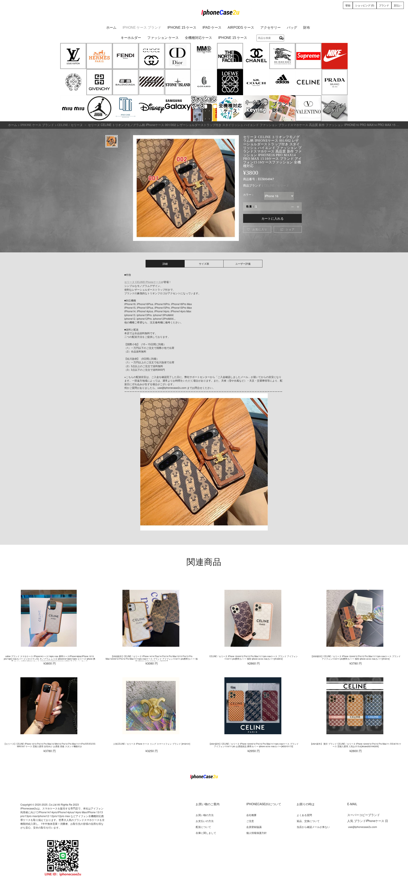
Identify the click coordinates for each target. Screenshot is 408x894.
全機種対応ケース (198, 38)
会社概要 (251, 815)
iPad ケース (212, 27)
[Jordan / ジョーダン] (99, 108)
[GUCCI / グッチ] (152, 56)
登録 (347, 5)
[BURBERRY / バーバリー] (282, 56)
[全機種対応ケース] (230, 108)
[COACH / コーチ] (256, 82)
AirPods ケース (241, 27)
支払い (397, 5)
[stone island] (178, 82)
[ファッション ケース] (204, 108)
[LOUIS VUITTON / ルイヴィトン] (73, 56)
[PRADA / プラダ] (335, 82)
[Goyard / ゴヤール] (204, 82)
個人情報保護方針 (256, 833)
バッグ (292, 27)
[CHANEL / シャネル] (256, 56)
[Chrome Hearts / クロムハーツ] (73, 82)
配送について (203, 827)
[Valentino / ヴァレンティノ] (308, 108)
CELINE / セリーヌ (276, 185)
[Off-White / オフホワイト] (152, 82)
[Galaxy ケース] (178, 108)
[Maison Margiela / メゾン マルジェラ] (204, 56)
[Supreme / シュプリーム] (308, 56)
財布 (306, 27)
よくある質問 (304, 815)
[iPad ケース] (125, 108)
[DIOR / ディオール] (178, 56)
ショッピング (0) (364, 5)
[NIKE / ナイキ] (335, 56)
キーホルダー (131, 38)
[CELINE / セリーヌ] (308, 82)
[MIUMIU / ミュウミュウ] (73, 108)
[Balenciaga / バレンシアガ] (125, 82)
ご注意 (250, 821)
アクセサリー (270, 27)
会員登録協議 (254, 827)
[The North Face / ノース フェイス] (230, 56)
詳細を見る (49, 618)
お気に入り (257, 229)
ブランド (384, 5)
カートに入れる (272, 218)
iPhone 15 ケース (181, 27)
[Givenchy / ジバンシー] (99, 82)
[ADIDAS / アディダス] (282, 82)
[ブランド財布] (282, 108)
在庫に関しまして (206, 833)
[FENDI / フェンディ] (125, 56)
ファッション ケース (163, 38)
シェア (287, 229)
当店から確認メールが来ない (313, 827)
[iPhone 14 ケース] (335, 108)
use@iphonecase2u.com (362, 827)
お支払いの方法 (205, 821)
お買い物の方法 (205, 815)
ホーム (111, 27)
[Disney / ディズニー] (152, 108)
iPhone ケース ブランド (142, 27)
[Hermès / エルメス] (99, 56)
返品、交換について (308, 821)
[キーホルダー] (256, 108)
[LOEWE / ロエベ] (230, 82)
